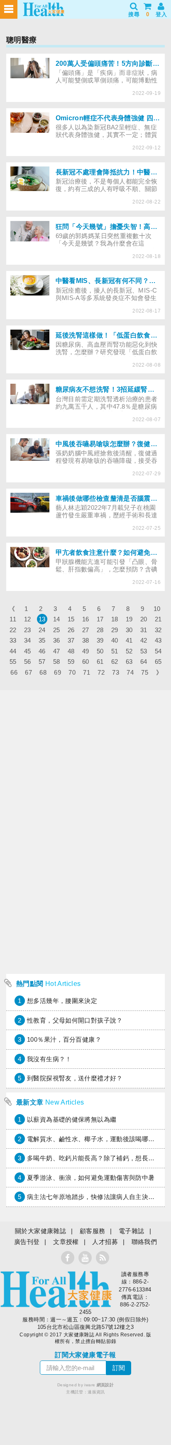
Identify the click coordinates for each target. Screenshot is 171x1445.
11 (13, 619)
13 (42, 619)
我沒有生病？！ (49, 1059)
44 (13, 651)
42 (143, 640)
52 (129, 651)
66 (13, 672)
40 (114, 640)
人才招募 (105, 1241)
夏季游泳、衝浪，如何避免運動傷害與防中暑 (91, 1177)
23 (27, 629)
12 (27, 619)
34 (27, 640)
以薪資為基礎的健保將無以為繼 (71, 1119)
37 (71, 640)
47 (56, 651)
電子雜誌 (131, 1230)
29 (114, 629)
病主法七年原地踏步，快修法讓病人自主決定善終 (97, 1196)
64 (143, 661)
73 (115, 672)
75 (144, 672)
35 (42, 640)
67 (28, 672)
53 (143, 651)
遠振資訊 (96, 1392)
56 (27, 661)
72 (101, 672)
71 (86, 672)
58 (56, 661)
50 (100, 651)
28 (100, 629)
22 (13, 629)
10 (157, 608)
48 (71, 651)
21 (158, 619)
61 (100, 661)
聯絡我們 (144, 1241)
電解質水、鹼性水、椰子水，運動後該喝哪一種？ (97, 1138)
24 (42, 629)
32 (158, 629)
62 (114, 661)
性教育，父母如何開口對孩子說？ (75, 1020)
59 (71, 661)
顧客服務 (92, 1230)
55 (13, 661)
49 (85, 651)
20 (143, 619)
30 (129, 629)
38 (85, 640)
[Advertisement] (85, 884)
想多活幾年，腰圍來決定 (62, 1000)
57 (42, 661)
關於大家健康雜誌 (40, 1230)
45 (27, 651)
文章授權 (66, 1241)
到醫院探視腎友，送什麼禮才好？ (75, 1078)
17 (100, 619)
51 (114, 651)
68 (42, 672)
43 (158, 640)
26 (71, 629)
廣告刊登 (27, 1241)
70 (72, 672)
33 (13, 640)
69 (57, 672)
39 (100, 640)
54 (158, 651)
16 (85, 619)
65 (158, 661)
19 (129, 619)
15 (71, 619)
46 (42, 651)
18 (114, 619)
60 (85, 661)
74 (130, 672)
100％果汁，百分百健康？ (64, 1039)
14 (56, 619)
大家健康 (56, 1289)
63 (129, 661)
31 (143, 629)
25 (56, 629)
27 (85, 629)
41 (129, 640)
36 (56, 640)
